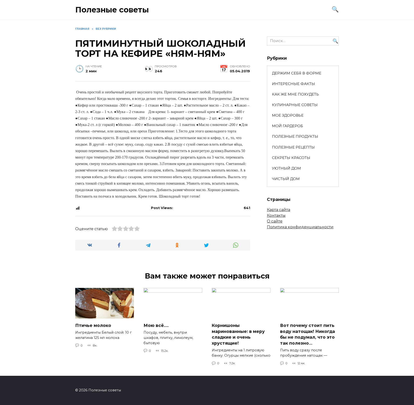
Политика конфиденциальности (300, 227)
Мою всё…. (156, 325)
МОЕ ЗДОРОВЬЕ (288, 115)
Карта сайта (278, 209)
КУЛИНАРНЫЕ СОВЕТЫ (295, 105)
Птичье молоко (93, 325)
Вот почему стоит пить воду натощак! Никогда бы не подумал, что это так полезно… (307, 334)
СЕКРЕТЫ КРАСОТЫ (291, 157)
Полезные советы (112, 9)
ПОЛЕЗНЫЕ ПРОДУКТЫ (295, 136)
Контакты (276, 215)
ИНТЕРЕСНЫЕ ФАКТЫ (293, 83)
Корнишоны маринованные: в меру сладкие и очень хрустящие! (238, 334)
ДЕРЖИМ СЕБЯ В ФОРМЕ (296, 73)
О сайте (274, 221)
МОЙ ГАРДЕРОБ (287, 126)
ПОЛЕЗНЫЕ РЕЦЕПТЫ (293, 147)
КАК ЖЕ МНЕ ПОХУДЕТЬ (295, 94)
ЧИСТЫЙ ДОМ (286, 179)
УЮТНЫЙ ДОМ (286, 168)
